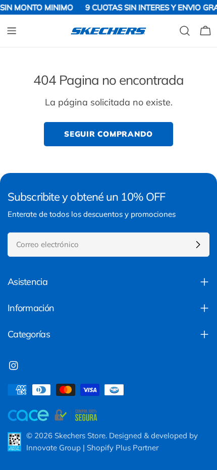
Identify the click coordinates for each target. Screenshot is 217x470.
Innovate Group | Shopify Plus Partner (92, 447)
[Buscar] (185, 31)
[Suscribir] (197, 244)
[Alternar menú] (12, 31)
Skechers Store (80, 435)
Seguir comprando (108, 134)
